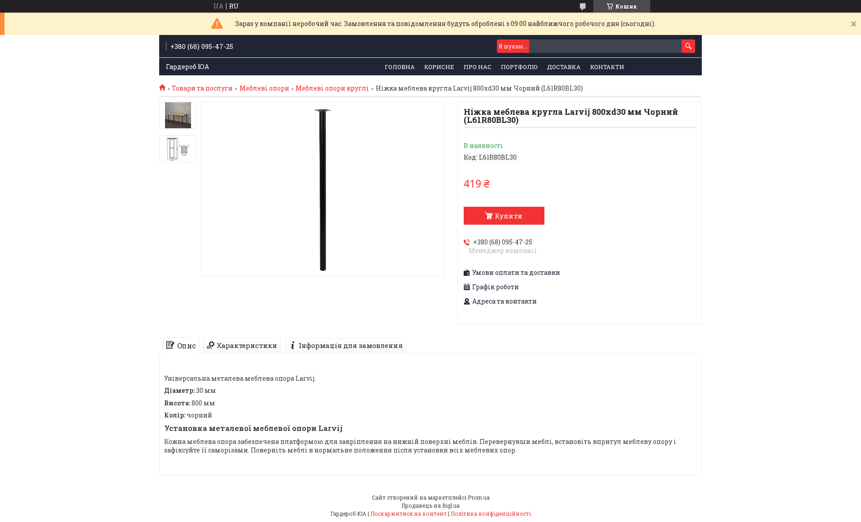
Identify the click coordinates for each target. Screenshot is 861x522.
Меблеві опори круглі (332, 88)
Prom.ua (479, 497)
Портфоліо (519, 67)
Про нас (477, 67)
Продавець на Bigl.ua (430, 505)
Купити (508, 215)
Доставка (564, 67)
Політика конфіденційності (491, 513)
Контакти (607, 67)
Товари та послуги (202, 88)
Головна (400, 67)
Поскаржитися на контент (408, 513)
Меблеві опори (264, 88)
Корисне (439, 67)
